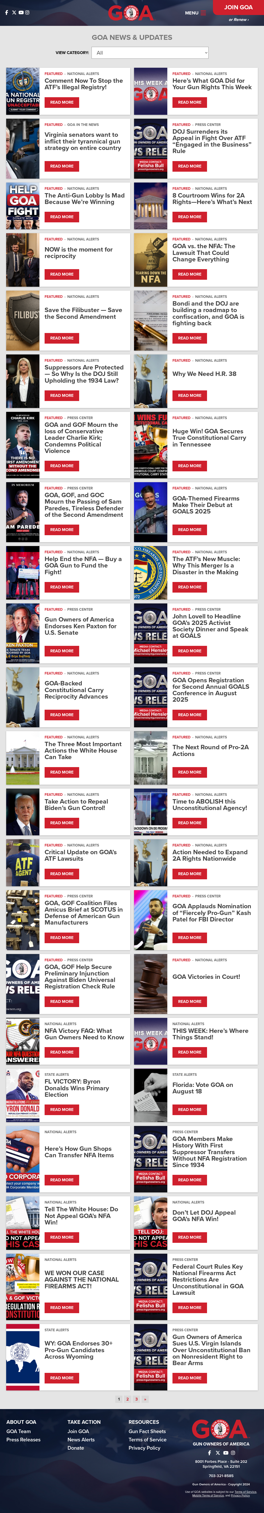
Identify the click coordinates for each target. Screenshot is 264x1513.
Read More (61, 102)
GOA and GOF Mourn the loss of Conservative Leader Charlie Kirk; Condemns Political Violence (81, 438)
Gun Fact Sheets (147, 1431)
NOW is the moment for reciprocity (79, 252)
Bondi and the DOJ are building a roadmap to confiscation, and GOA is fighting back (208, 313)
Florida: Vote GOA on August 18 (202, 1088)
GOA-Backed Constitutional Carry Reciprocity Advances (76, 690)
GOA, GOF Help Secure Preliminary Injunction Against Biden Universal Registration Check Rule (80, 977)
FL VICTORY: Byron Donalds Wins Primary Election (77, 1088)
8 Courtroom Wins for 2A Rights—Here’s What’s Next (212, 198)
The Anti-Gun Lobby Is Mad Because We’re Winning (85, 198)
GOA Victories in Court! (206, 977)
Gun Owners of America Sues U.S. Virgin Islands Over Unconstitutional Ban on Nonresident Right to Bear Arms (211, 1350)
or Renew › (239, 20)
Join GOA (238, 7)
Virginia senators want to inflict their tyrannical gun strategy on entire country (83, 141)
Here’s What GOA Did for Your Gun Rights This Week (212, 84)
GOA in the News (83, 125)
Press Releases (23, 1440)
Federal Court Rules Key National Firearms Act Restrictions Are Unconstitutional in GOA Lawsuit (208, 1280)
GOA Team (18, 1431)
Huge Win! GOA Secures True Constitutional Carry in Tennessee (209, 438)
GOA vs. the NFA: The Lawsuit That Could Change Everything (203, 253)
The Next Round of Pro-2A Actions (210, 750)
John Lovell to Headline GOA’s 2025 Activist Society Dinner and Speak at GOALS (210, 626)
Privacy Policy (144, 1448)
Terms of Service (148, 1440)
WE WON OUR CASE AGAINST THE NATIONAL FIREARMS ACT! (82, 1280)
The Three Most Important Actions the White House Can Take (83, 751)
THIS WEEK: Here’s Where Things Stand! (210, 1034)
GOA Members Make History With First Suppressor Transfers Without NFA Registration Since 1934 (209, 1152)
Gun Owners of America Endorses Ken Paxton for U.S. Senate (81, 626)
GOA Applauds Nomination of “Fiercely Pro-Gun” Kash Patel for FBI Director (211, 913)
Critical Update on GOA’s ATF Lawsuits (81, 855)
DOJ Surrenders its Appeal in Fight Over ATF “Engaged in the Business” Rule (212, 141)
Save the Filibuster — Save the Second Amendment (83, 313)
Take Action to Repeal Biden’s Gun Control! (76, 804)
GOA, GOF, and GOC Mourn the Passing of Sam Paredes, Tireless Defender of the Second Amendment (84, 505)
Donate (76, 1448)
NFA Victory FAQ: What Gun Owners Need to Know (84, 1034)
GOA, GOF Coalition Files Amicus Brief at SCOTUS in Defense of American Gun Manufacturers (84, 913)
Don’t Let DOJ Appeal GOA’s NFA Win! (204, 1215)
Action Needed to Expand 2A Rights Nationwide (210, 855)
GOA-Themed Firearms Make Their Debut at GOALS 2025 (206, 505)
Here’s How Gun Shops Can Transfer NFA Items (79, 1152)
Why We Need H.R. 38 (204, 374)
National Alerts (83, 74)
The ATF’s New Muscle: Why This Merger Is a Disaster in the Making (206, 566)
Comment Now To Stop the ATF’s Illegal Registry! (84, 84)
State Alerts (57, 1074)
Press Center (208, 125)
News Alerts (81, 1440)
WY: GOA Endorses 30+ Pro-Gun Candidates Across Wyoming (79, 1350)
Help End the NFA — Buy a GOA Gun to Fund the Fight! (83, 566)
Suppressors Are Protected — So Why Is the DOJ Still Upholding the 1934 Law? (84, 374)
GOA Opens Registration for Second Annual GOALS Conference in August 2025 (210, 690)
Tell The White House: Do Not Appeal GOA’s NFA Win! (81, 1216)
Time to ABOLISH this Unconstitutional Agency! (209, 804)
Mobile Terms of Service (208, 1495)
